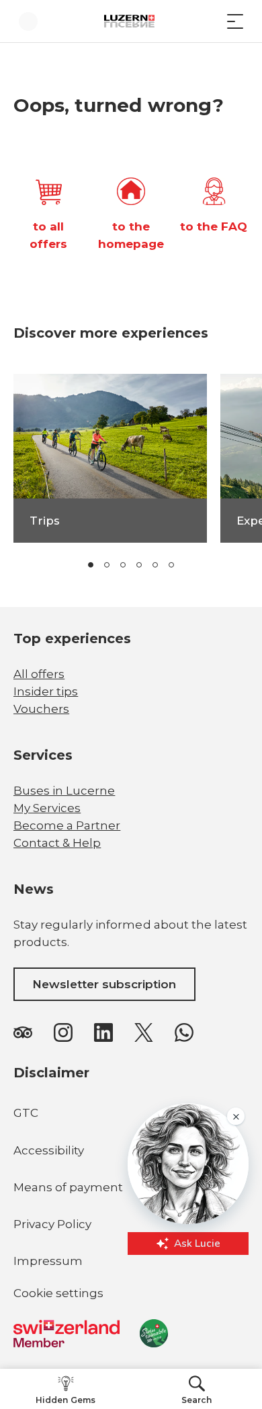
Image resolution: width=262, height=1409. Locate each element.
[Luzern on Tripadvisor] (22, 1031)
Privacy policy (131, 1306)
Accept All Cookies (131, 1333)
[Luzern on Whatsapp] (184, 1031)
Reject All (130, 1362)
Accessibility (48, 1150)
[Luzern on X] (143, 1031)
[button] (90, 564)
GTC (25, 1113)
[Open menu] (235, 21)
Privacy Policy (52, 1224)
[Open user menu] (28, 21)
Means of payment (68, 1187)
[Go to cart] (208, 21)
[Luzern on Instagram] (63, 1031)
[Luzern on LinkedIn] (103, 1031)
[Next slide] (217, 565)
